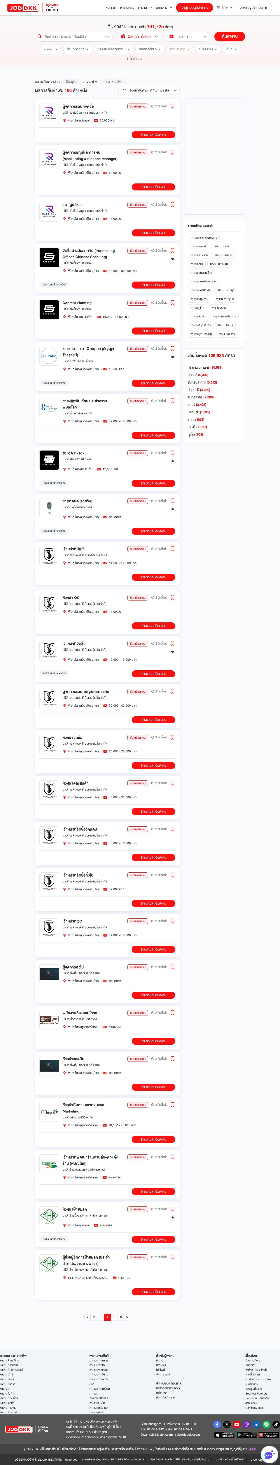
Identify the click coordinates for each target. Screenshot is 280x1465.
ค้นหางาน (230, 36)
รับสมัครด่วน (137, 106)
